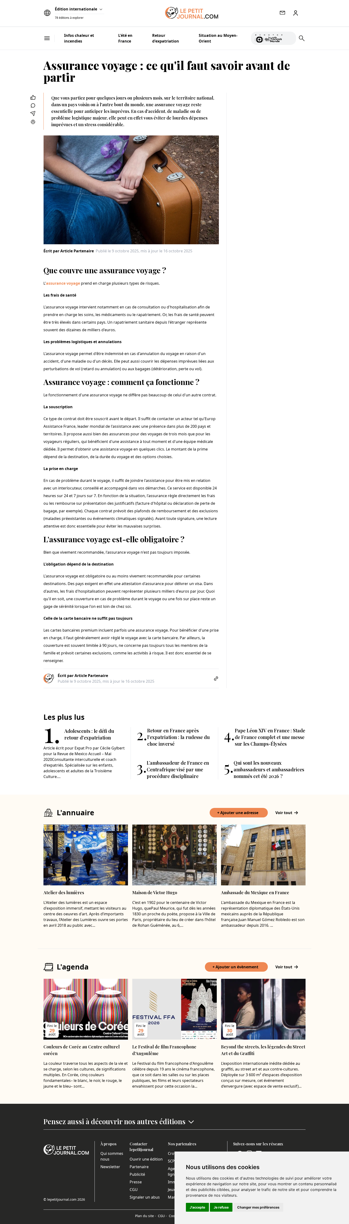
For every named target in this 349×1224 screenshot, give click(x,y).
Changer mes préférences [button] (258, 1207)
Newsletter (110, 1166)
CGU (134, 1189)
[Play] (289, 38)
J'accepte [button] (197, 1207)
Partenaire (139, 1166)
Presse (136, 1182)
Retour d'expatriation (165, 38)
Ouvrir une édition (146, 1159)
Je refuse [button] (221, 1207)
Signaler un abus (145, 1197)
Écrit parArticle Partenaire (68, 251)
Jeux (171, 1189)
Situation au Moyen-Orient (218, 38)
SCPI (172, 1161)
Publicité (137, 1174)
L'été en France (125, 38)
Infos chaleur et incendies (79, 38)
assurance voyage (63, 283)
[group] (289, 37)
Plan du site (145, 1216)
